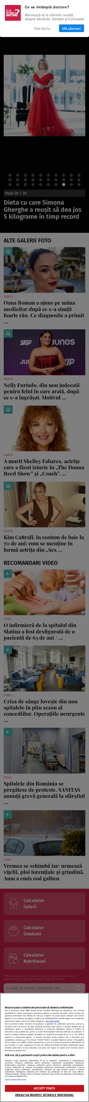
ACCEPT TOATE (44, 1088)
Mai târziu (42, 28)
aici (23, 1040)
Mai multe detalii (53, 1021)
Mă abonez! (71, 28)
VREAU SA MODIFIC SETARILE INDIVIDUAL (44, 1095)
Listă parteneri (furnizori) (15, 1080)
